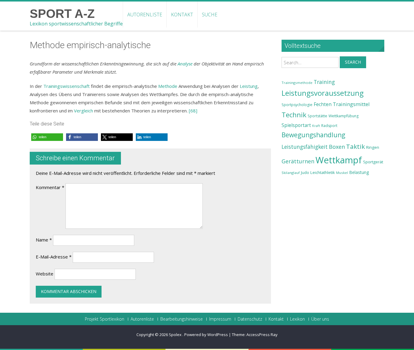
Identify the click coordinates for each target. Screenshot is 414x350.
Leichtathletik (322, 172)
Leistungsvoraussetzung (323, 93)
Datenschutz (250, 319)
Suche (209, 14)
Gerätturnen (298, 161)
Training (324, 81)
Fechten (323, 104)
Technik (294, 114)
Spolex (175, 334)
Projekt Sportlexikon (104, 319)
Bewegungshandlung (313, 135)
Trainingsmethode (297, 82)
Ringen (372, 147)
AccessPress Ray (262, 334)
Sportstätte (317, 115)
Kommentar (50, 187)
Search (353, 62)
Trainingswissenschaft (66, 86)
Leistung (249, 86)
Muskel (342, 172)
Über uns (320, 319)
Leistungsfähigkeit (305, 146)
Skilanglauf (291, 172)
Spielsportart (296, 125)
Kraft (316, 126)
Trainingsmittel (351, 104)
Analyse (185, 64)
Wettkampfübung (344, 115)
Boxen (337, 146)
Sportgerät (373, 162)
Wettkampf (339, 160)
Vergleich (83, 111)
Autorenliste (144, 14)
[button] (47, 137)
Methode (167, 86)
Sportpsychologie (297, 104)
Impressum (220, 319)
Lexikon (297, 319)
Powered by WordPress (206, 334)
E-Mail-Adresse (54, 257)
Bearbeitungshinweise (181, 319)
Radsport (329, 125)
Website (44, 274)
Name (44, 240)
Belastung (359, 172)
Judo (305, 172)
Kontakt (182, 14)
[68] (193, 111)
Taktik (355, 146)
